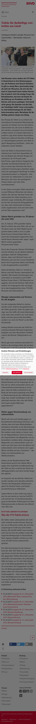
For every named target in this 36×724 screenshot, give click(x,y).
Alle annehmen (28, 372)
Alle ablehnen (17, 372)
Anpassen (5, 372)
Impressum (26, 368)
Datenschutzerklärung (12, 368)
